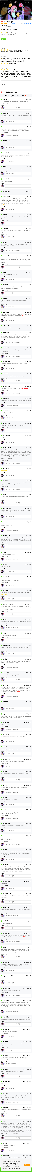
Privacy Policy (17, 1168)
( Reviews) (11, 23)
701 (18, 96)
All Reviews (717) (9, 96)
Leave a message (27, 23)
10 (23, 96)
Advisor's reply (4, 105)
